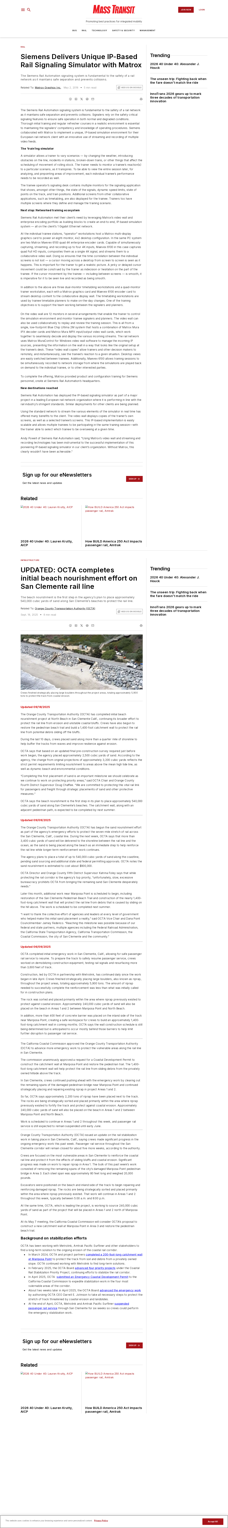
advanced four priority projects (95, 1268)
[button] (23, 9)
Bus (74, 30)
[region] (114, 1521)
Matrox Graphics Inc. (48, 87)
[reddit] (87, 99)
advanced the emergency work (120, 1290)
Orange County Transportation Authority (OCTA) (65, 608)
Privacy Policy (101, 1520)
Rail (84, 30)
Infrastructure (30, 560)
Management (148, 30)
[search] (29, 9)
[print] (141, 99)
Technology (99, 30)
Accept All (213, 1521)
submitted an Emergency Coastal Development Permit (92, 1276)
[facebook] (70, 99)
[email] (92, 99)
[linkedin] (76, 99)
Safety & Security (123, 30)
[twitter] (81, 99)
